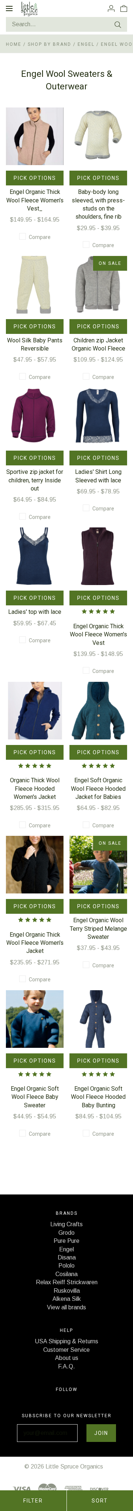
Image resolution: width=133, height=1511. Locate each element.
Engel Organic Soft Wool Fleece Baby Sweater (35, 1097)
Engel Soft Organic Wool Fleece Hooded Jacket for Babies (98, 788)
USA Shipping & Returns (66, 1341)
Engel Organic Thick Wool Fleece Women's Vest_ (35, 200)
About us (66, 1358)
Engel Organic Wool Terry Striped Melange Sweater (98, 928)
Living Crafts (66, 1224)
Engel (87, 44)
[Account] (111, 8)
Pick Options (35, 178)
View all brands (66, 1307)
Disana (67, 1257)
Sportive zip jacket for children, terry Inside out (34, 480)
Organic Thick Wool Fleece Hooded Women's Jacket (34, 788)
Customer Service (66, 1350)
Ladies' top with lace (34, 611)
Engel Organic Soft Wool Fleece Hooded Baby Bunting (98, 1097)
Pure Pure (66, 1241)
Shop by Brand (49, 44)
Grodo (66, 1233)
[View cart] (123, 8)
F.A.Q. (66, 1366)
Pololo (66, 1265)
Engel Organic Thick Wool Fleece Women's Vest (98, 634)
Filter (33, 1501)
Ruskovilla (67, 1291)
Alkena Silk (66, 1299)
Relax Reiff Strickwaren (67, 1282)
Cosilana (66, 1274)
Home (13, 44)
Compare (40, 237)
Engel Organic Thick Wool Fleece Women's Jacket (35, 943)
